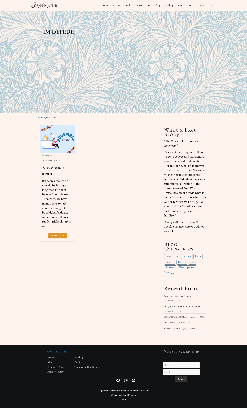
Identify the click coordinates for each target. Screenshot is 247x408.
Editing (187, 256)
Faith (198, 256)
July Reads (170, 322)
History (182, 262)
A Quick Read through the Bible (182, 306)
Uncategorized (186, 268)
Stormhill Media (128, 395)
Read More (57, 236)
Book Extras (172, 256)
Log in (123, 399)
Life (192, 262)
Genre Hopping (172, 328)
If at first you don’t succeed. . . (181, 296)
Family (170, 262)
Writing (170, 273)
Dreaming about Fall (176, 316)
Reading (48, 155)
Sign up (181, 379)
